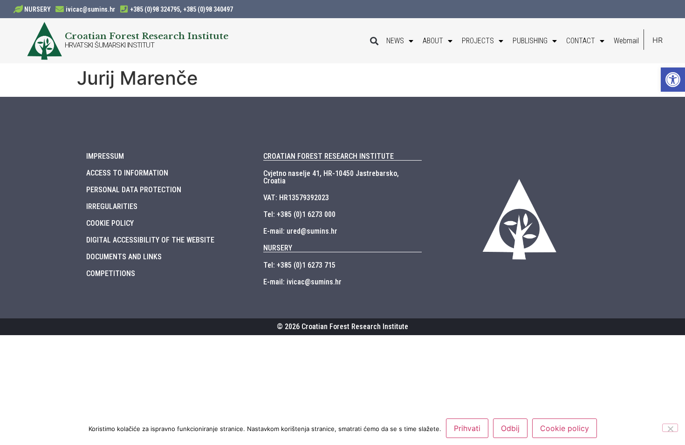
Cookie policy (564, 428)
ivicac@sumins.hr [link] (90, 9)
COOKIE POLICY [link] (110, 223)
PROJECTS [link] (478, 40)
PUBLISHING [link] (530, 40)
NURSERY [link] (37, 9)
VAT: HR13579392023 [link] (296, 197)
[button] (374, 40)
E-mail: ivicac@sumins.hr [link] (302, 281)
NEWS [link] (395, 40)
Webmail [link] (626, 40)
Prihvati (467, 428)
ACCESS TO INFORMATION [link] (127, 173)
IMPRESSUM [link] (105, 156)
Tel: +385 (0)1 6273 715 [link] (299, 265)
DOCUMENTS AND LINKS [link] (124, 256)
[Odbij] (670, 428)
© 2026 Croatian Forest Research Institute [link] (342, 326)
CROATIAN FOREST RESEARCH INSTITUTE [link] (328, 156)
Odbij (510, 428)
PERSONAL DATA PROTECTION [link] (133, 189)
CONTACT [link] (580, 40)
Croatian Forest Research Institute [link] (146, 35)
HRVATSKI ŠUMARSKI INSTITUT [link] (109, 45)
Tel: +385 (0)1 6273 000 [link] (299, 214)
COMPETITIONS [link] (110, 273)
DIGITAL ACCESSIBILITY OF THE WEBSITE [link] (150, 240)
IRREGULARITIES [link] (111, 206)
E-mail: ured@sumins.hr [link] (300, 231)
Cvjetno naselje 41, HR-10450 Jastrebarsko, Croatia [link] (331, 177)
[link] (673, 79)
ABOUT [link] (433, 40)
